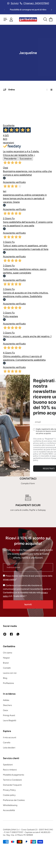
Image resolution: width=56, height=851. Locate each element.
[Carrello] (51, 19)
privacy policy (9, 579)
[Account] (11, 19)
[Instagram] (4, 634)
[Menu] (5, 19)
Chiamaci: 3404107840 (36, 3)
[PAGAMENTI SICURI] (28, 503)
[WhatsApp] (18, 634)
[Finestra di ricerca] (45, 19)
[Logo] (28, 19)
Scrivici (15, 3)
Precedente (10, 158)
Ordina (11, 89)
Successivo (26, 158)
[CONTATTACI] (28, 477)
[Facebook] (11, 634)
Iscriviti (28, 604)
